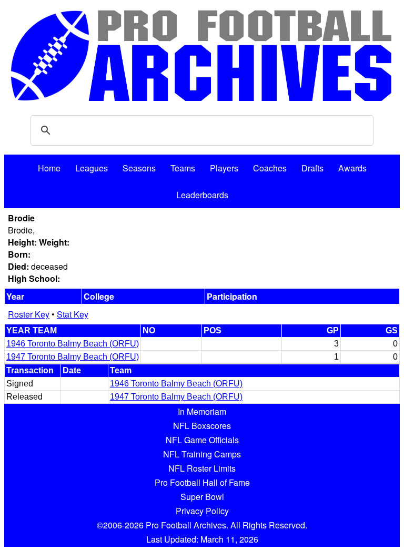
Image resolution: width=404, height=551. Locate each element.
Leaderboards (202, 195)
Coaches (270, 168)
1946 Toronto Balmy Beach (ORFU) (72, 343)
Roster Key (28, 314)
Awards (352, 168)
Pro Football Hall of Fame (202, 482)
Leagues (91, 168)
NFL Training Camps (202, 454)
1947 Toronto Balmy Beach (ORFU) (72, 356)
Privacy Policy (202, 511)
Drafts (312, 168)
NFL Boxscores (202, 426)
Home (49, 168)
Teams (182, 168)
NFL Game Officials (202, 440)
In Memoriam (202, 411)
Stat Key (72, 314)
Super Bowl (202, 497)
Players (224, 168)
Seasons (139, 168)
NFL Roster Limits (202, 468)
